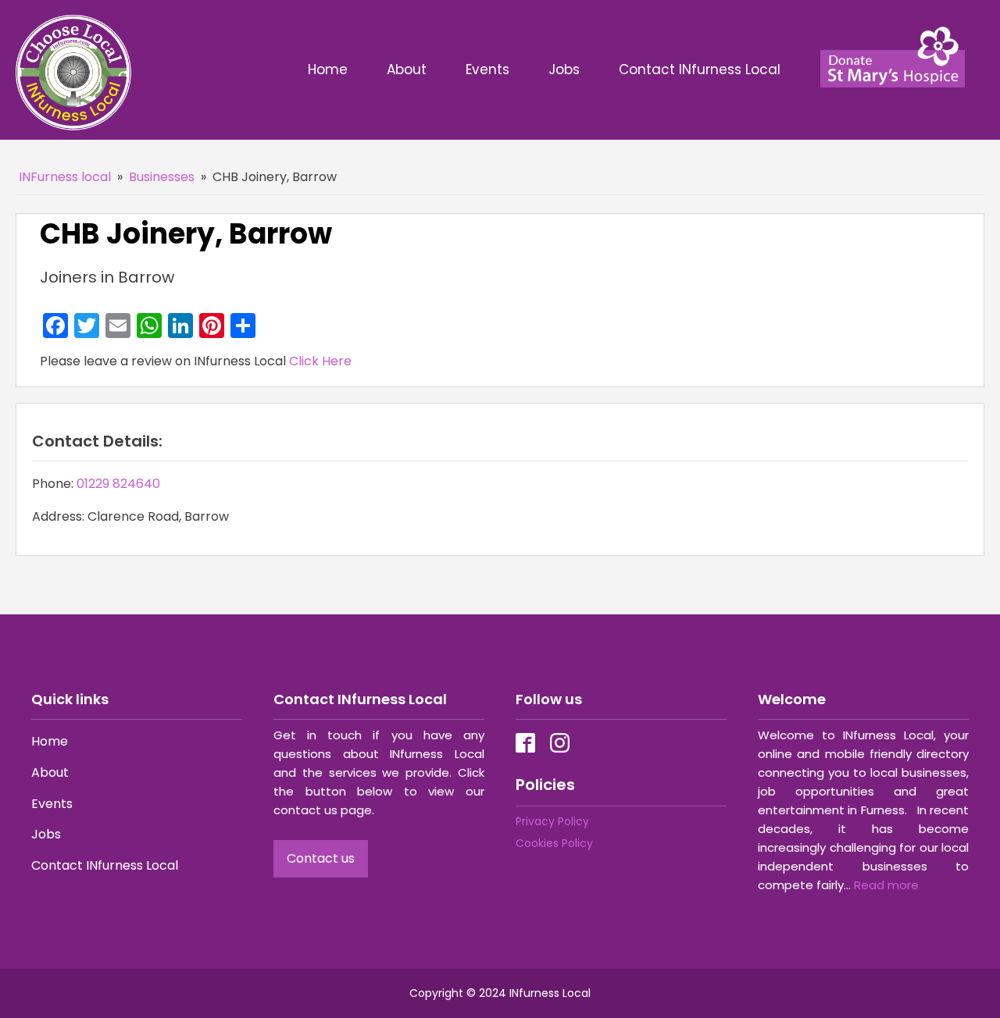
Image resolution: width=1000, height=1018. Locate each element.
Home (328, 69)
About (407, 69)
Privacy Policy (552, 821)
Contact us (321, 858)
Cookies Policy (554, 843)
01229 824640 (118, 484)
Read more (886, 885)
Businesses (162, 177)
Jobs (564, 69)
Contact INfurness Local (701, 69)
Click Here (320, 361)
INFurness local (65, 177)
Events (487, 69)
